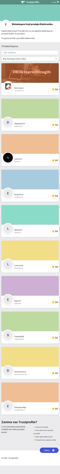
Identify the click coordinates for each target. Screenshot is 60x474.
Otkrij (47, 450)
